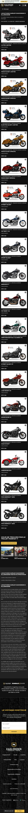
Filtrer (20, 811)
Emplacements (6, 755)
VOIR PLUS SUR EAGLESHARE (9, 543)
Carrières (14, 779)
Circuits (15, 755)
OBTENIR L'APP (24, 1)
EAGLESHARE (7, 759)
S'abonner (14, 731)
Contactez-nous (14, 764)
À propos (22, 759)
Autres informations (14, 788)
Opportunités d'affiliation (14, 774)
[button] (14, 38)
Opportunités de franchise (14, 769)
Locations (23, 755)
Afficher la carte (8, 811)
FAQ (15, 759)
